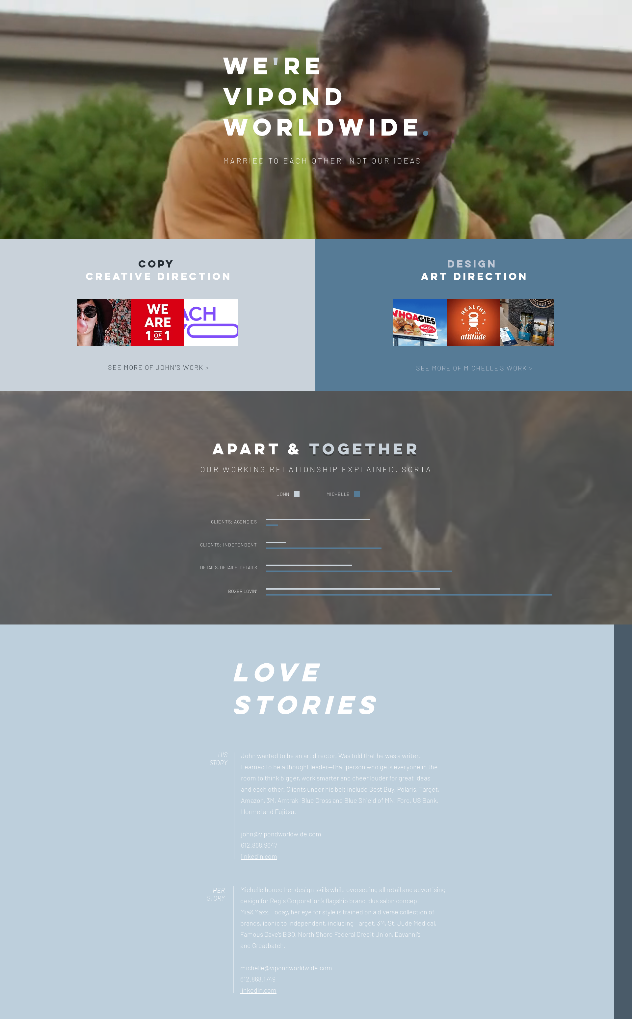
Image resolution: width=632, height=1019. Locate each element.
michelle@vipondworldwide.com (286, 968)
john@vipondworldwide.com (281, 834)
